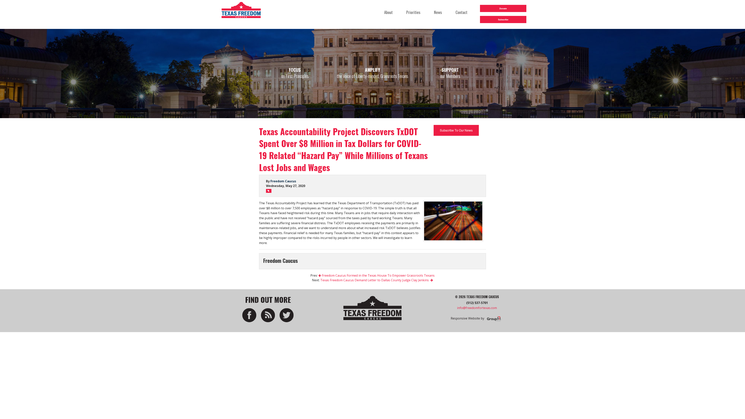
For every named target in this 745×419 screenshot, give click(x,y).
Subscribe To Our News (456, 130)
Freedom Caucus (283, 181)
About (388, 12)
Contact (461, 12)
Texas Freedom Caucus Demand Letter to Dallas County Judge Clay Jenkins (375, 280)
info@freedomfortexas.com (477, 308)
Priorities (413, 12)
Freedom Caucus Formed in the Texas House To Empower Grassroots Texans (378, 275)
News (438, 12)
